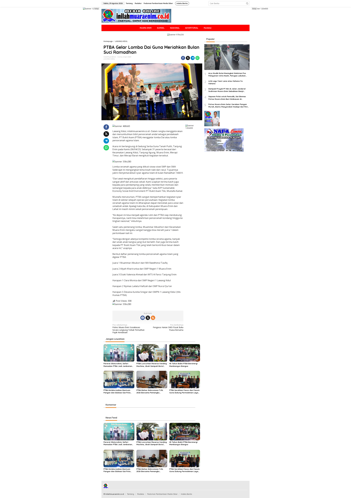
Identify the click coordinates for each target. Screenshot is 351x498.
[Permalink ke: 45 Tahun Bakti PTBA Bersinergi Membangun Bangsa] (184, 352)
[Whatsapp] (197, 58)
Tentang (130, 494)
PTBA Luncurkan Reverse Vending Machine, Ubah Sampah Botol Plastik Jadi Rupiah (151, 364)
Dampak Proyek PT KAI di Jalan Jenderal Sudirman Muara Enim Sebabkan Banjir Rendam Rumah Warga (227, 90)
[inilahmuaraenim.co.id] (136, 15)
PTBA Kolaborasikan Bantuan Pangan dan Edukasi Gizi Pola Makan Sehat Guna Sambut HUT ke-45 (118, 391)
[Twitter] (148, 318)
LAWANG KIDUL (109, 59)
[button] (247, 3)
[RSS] (153, 318)
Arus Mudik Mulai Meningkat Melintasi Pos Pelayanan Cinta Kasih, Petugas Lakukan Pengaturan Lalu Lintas (227, 74)
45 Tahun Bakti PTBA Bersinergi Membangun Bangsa (183, 364)
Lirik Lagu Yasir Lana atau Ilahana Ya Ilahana (225, 82)
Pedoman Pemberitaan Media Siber (162, 494)
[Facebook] (142, 318)
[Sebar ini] (183, 58)
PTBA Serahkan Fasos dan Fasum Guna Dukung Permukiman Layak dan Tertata (184, 391)
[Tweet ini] (188, 58)
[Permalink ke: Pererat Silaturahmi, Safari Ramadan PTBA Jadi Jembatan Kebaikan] (119, 352)
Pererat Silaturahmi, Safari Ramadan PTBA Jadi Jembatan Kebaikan (118, 364)
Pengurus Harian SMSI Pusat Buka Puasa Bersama (168, 327)
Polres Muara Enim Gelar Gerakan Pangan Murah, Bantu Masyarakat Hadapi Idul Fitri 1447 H (228, 105)
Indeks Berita (186, 494)
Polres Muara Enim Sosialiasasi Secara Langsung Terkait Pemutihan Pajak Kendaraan (128, 329)
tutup (97, 8)
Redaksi (140, 494)
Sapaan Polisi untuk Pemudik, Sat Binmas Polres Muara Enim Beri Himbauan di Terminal (227, 97)
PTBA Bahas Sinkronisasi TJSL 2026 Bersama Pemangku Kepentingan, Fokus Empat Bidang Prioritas (149, 391)
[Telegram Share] (193, 58)
